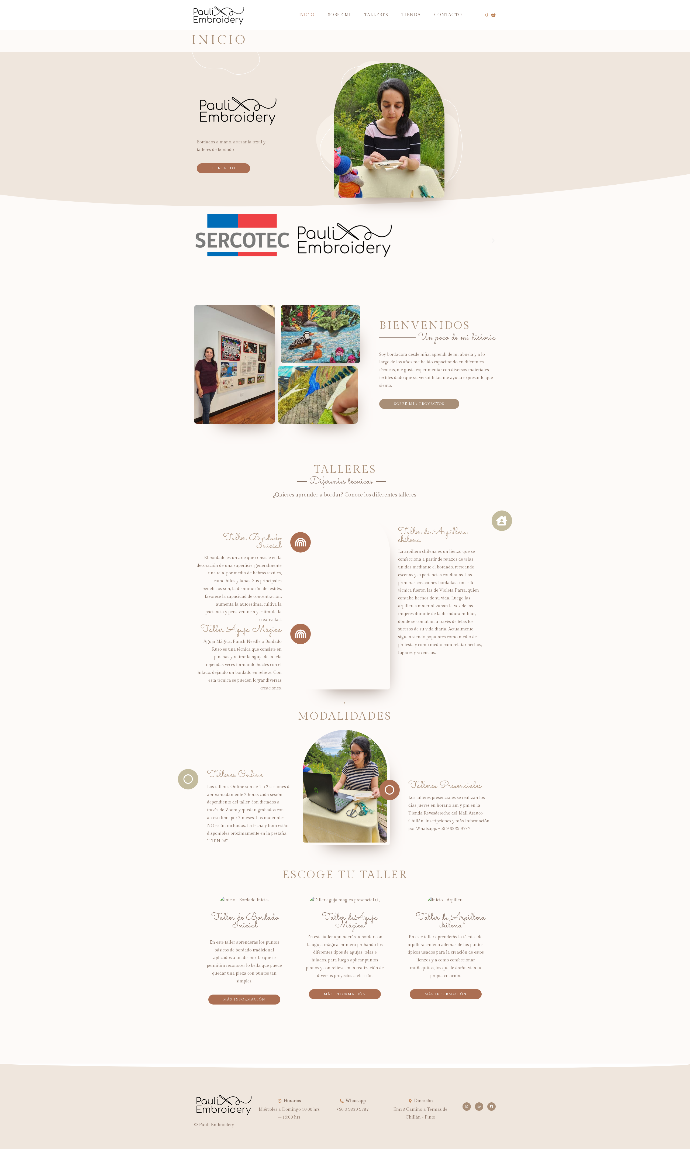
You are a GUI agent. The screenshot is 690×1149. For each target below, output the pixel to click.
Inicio (306, 15)
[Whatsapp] (479, 1106)
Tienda (410, 15)
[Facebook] (491, 1106)
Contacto (448, 15)
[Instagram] (467, 1106)
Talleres (376, 15)
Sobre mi (339, 15)
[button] (196, 240)
